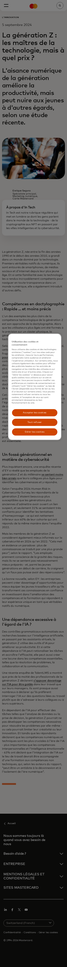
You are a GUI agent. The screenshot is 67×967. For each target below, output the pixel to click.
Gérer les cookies (34, 432)
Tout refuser (34, 422)
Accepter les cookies (34, 412)
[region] (35, 386)
